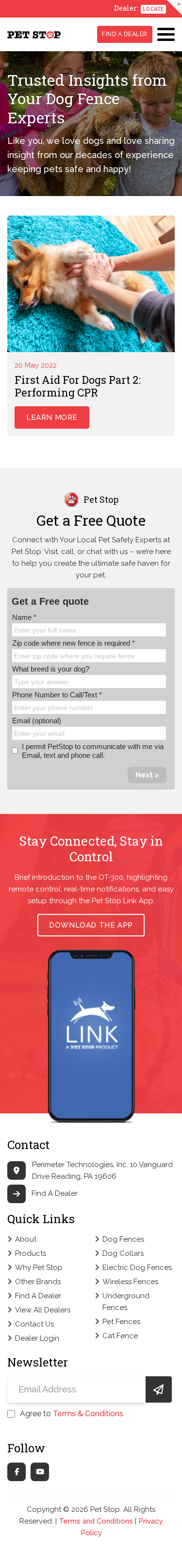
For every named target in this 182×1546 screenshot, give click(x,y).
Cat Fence (120, 1335)
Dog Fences (123, 1239)
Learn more (52, 417)
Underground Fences (125, 1301)
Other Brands (38, 1281)
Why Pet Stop (39, 1267)
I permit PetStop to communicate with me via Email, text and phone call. (93, 750)
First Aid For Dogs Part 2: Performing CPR (78, 386)
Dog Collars (123, 1253)
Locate (153, 9)
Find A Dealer (125, 34)
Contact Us (34, 1324)
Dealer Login (37, 1338)
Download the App (91, 925)
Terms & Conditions (88, 1413)
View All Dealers (42, 1310)
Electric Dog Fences (137, 1267)
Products (30, 1253)
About (25, 1239)
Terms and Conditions (96, 1521)
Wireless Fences (130, 1281)
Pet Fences (121, 1321)
